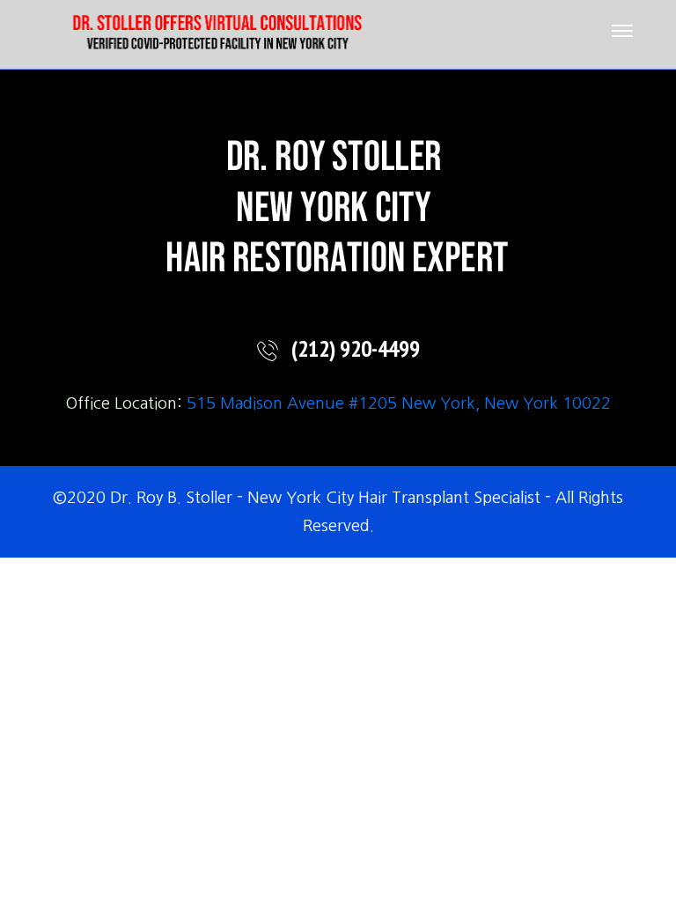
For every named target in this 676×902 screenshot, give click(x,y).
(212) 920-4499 (355, 350)
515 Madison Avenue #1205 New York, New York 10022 (399, 403)
